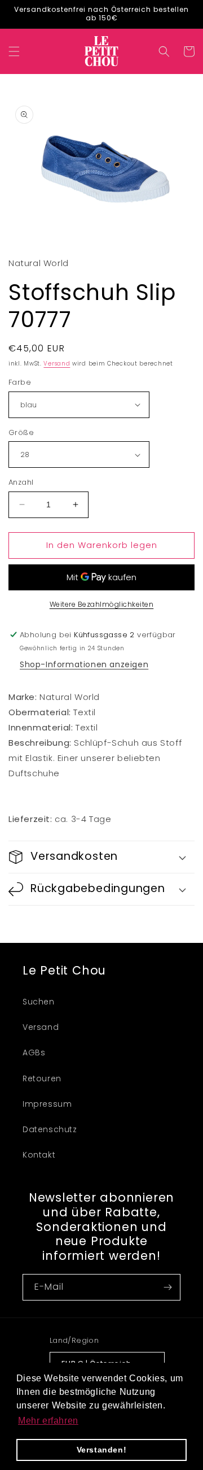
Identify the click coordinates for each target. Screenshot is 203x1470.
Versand (56, 363)
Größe (21, 432)
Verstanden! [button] (102, 1449)
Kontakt (39, 1154)
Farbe (19, 382)
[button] (14, 51)
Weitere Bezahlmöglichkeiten (102, 604)
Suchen (39, 1001)
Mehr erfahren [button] (48, 1420)
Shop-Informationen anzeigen (84, 664)
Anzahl (20, 482)
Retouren (42, 1078)
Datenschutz (50, 1129)
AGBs (34, 1052)
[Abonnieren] (167, 1287)
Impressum (47, 1104)
